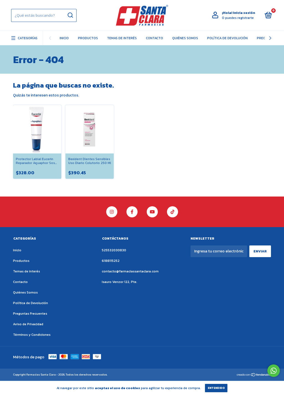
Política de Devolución (227, 38)
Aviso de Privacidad (28, 324)
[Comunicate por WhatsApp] (273, 370)
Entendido (216, 388)
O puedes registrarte (238, 17)
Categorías (27, 38)
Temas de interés (122, 38)
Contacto (154, 38)
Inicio (64, 38)
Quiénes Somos (185, 38)
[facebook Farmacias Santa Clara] (132, 211)
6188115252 (111, 260)
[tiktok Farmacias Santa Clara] (172, 211)
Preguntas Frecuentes (30, 313)
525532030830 (114, 250)
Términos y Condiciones (31, 334)
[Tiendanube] (253, 375)
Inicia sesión (244, 12)
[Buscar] (70, 15)
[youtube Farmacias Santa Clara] (152, 211)
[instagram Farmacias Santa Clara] (111, 211)
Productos (88, 38)
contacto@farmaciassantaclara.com (130, 271)
